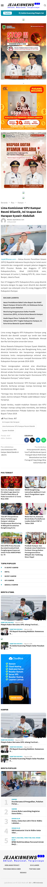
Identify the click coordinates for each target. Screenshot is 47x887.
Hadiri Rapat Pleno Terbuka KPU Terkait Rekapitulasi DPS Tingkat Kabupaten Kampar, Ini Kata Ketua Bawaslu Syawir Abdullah (22, 321)
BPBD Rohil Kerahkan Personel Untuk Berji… (28, 843)
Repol (7, 572)
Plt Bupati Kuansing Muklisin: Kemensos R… (27, 632)
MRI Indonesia (38, 883)
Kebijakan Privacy (12, 865)
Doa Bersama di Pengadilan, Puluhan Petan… (27, 803)
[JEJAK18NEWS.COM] (23, 5)
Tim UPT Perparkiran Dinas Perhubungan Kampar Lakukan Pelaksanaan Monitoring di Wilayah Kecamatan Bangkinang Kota (11, 522)
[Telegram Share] (37, 440)
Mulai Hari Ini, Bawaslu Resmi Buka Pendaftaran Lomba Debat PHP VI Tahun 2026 (35, 519)
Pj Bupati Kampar (11, 568)
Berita (14, 838)
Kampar (14, 799)
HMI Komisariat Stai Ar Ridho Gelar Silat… (26, 831)
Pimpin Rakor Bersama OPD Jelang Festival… (20, 624)
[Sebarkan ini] (26, 440)
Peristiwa (28, 838)
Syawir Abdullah (8, 430)
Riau (33, 838)
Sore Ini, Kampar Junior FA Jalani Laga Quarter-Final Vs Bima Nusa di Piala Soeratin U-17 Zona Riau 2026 (11, 494)
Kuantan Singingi (7, 622)
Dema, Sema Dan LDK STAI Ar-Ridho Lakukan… (27, 822)
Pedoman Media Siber (12, 869)
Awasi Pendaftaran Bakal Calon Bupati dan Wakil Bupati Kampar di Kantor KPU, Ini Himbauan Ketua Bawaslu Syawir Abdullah (23, 305)
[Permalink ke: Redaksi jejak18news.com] (3, 220)
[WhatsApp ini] (43, 440)
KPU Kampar (9, 580)
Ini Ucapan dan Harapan (10, 422)
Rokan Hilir (16, 818)
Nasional (20, 838)
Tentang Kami (34, 869)
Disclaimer (34, 865)
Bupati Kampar (10, 576)
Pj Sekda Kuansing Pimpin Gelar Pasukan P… (27, 647)
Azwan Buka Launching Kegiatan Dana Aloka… (26, 812)
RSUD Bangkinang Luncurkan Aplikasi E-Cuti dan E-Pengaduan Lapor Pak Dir (35, 493)
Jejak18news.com (8, 259)
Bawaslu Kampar (11, 585)
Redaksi (23, 873)
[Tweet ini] (32, 440)
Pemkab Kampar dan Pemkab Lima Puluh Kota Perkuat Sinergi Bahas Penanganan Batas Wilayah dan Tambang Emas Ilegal (35, 551)
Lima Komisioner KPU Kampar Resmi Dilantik (18, 426)
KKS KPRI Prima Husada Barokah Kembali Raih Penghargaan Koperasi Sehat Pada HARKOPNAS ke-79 (11, 550)
